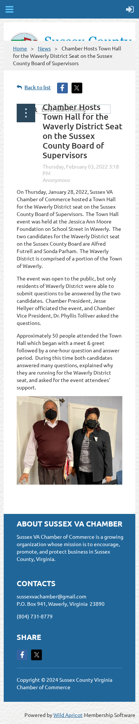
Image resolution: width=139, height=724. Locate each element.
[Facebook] (22, 655)
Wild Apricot (68, 714)
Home (20, 48)
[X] (36, 655)
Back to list (37, 87)
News (44, 48)
